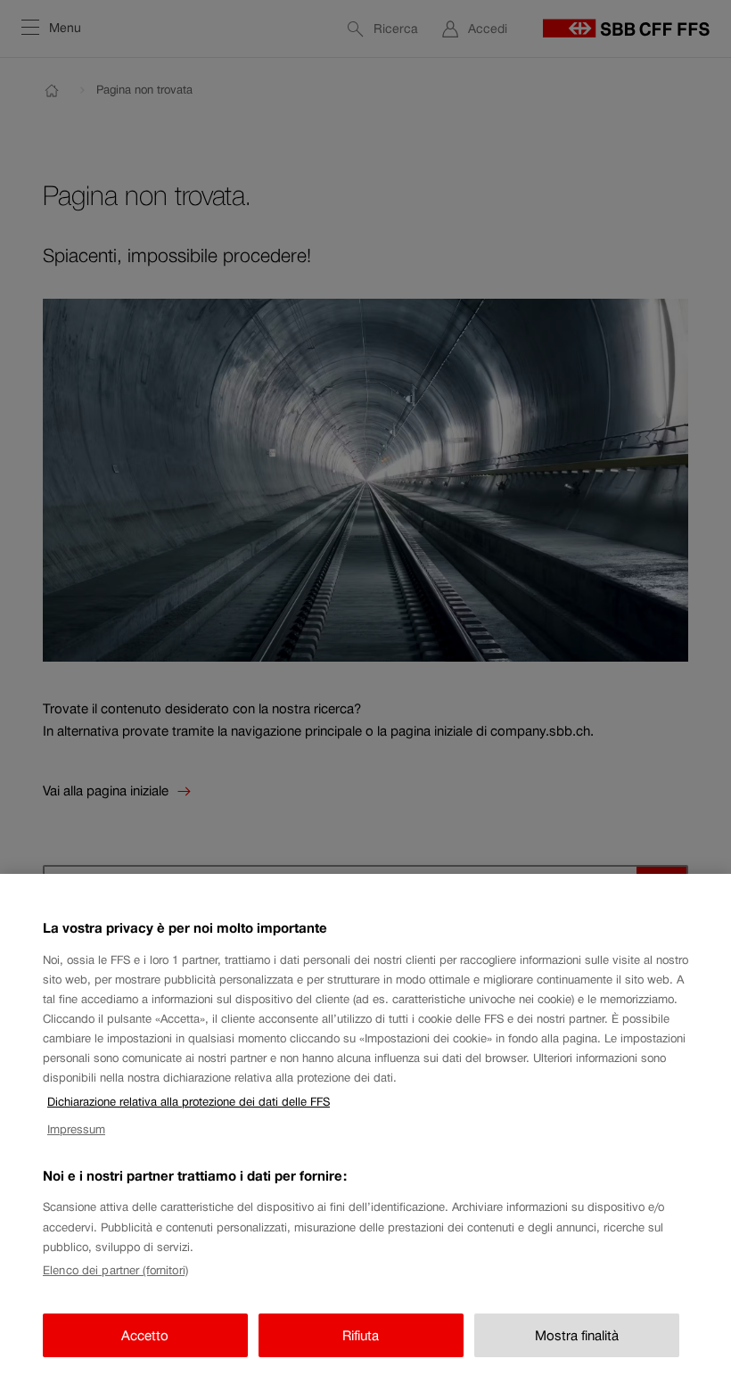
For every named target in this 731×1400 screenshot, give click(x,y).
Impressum (76, 1129)
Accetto (144, 1335)
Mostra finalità (577, 1335)
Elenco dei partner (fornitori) (115, 1270)
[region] (365, 1137)
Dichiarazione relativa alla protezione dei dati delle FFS (188, 1101)
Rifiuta (360, 1335)
